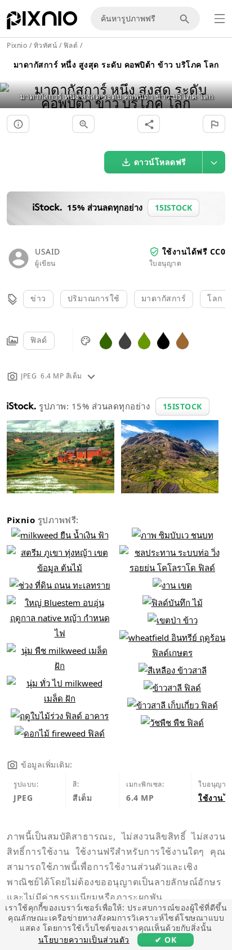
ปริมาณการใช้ (94, 298)
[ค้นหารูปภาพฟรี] (186, 18)
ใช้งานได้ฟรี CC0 (194, 251)
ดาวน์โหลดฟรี (160, 162)
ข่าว (38, 298)
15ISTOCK (182, 406)
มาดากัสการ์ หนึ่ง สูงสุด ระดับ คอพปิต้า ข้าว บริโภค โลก (116, 64)
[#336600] (106, 339)
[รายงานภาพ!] (214, 124)
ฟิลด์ (38, 339)
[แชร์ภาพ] (148, 124)
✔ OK (165, 939)
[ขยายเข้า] (83, 124)
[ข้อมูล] (18, 124)
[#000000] (163, 339)
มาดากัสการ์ (163, 298)
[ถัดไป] (219, 82)
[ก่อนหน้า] (12, 82)
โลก (214, 298)
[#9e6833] (182, 339)
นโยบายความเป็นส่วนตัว (84, 939)
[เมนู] (219, 18)
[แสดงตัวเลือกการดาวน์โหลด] (214, 162)
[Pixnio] (42, 22)
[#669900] (144, 339)
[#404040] (125, 339)
